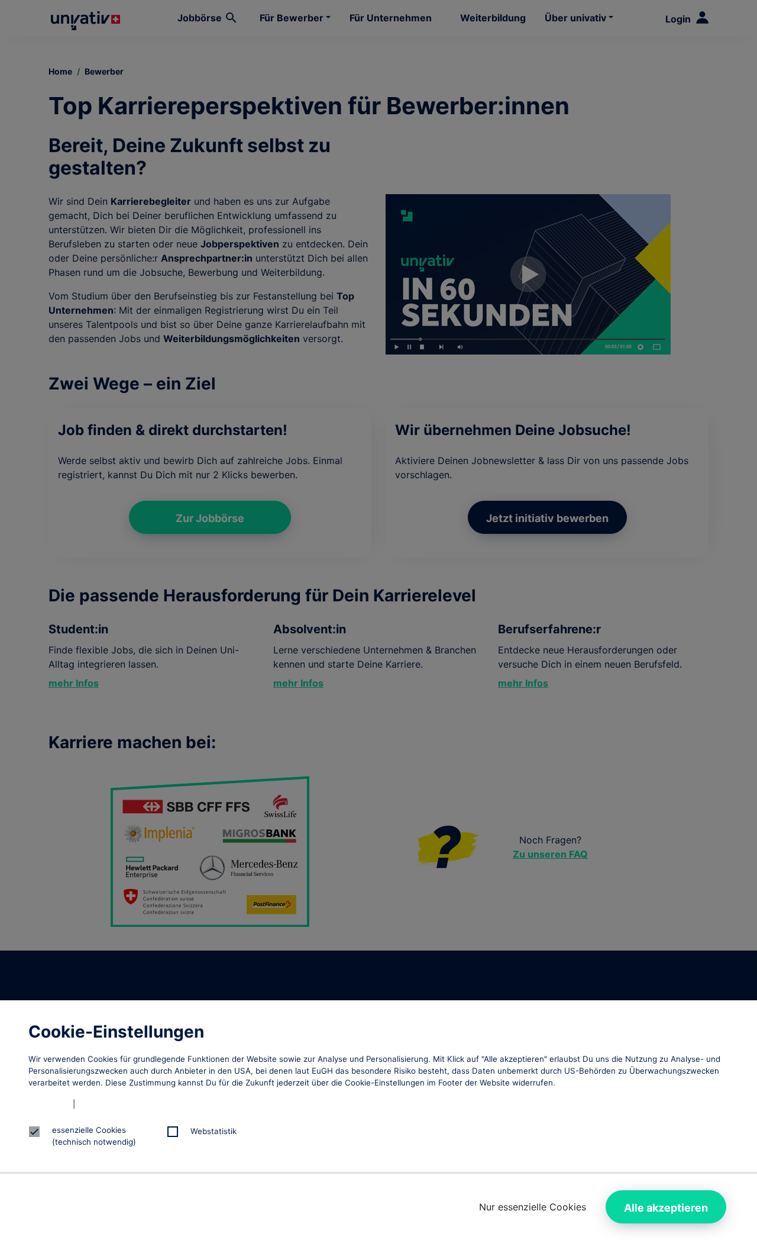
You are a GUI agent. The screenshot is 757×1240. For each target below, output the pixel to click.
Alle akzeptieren (666, 1208)
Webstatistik (213, 1131)
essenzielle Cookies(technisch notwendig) (94, 1135)
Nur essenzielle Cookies (532, 1207)
